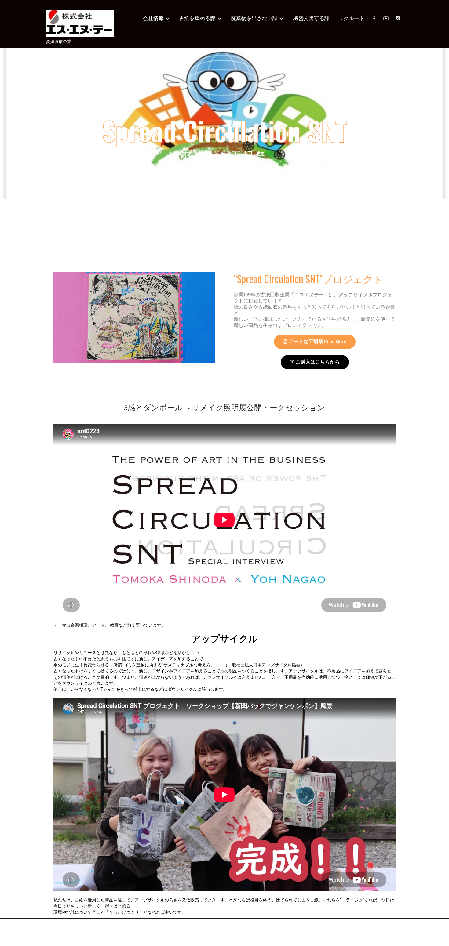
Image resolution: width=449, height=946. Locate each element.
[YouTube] (386, 18)
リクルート (351, 18)
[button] (315, 342)
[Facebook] (374, 18)
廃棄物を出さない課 (254, 18)
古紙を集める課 (197, 18)
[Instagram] (397, 18)
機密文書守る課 (311, 18)
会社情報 (153, 18)
